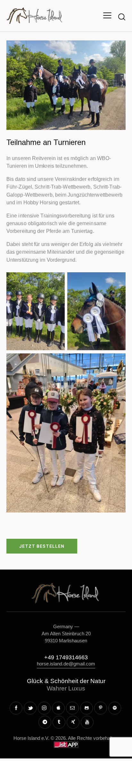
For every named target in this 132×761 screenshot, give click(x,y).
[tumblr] (59, 722)
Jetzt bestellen (41, 546)
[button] (107, 16)
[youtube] (87, 722)
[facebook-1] (16, 708)
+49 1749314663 (66, 657)
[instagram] (44, 708)
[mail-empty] (72, 708)
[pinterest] (100, 708)
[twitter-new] (30, 708)
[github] (86, 708)
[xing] (73, 722)
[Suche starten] (122, 16)
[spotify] (114, 708)
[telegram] (44, 722)
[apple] (58, 708)
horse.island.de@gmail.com (66, 663)
